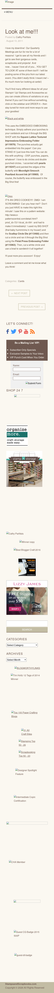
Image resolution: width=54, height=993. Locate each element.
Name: (16, 365)
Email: (16, 374)
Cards (21, 281)
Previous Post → (32, 306)
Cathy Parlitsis (23, 37)
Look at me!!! (21, 31)
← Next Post (19, 293)
